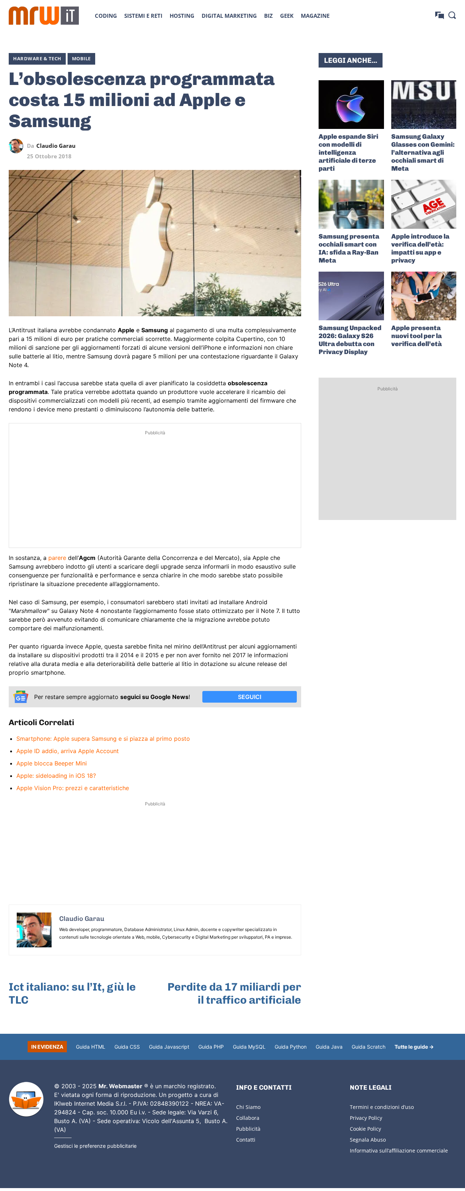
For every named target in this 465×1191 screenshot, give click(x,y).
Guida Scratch (368, 1047)
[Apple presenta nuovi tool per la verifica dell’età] (423, 296)
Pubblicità (248, 1128)
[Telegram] (277, 146)
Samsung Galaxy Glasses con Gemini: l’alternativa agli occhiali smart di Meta (423, 152)
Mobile (81, 58)
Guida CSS (127, 1047)
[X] (227, 146)
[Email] (294, 146)
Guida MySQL (249, 1047)
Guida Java (329, 1047)
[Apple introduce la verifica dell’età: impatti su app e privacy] (423, 204)
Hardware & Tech (37, 58)
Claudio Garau (56, 146)
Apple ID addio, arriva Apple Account (67, 751)
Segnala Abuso (368, 1139)
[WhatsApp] (260, 146)
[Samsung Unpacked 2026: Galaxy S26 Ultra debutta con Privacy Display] (351, 296)
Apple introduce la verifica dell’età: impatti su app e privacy (420, 248)
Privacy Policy (366, 1117)
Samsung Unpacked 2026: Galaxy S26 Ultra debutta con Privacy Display (350, 340)
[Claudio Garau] (18, 146)
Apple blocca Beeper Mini (51, 763)
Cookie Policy (365, 1128)
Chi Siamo (248, 1106)
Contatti (245, 1139)
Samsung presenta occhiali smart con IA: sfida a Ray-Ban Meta (349, 248)
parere (57, 557)
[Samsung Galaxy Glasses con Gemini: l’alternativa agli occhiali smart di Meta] (423, 104)
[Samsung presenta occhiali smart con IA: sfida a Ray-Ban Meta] (351, 204)
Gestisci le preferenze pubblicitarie (95, 1146)
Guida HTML (90, 1047)
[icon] (439, 15)
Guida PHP (211, 1047)
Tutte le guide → (414, 1047)
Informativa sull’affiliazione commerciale (399, 1150)
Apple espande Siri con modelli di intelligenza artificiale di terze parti (348, 152)
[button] (452, 15)
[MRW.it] (44, 16)
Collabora (247, 1117)
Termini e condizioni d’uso (382, 1106)
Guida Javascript (169, 1047)
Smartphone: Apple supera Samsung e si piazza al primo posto (103, 738)
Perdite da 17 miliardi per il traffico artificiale (234, 993)
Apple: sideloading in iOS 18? (56, 775)
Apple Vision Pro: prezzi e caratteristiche (72, 788)
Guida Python (291, 1047)
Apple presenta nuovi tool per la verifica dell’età (416, 336)
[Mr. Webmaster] (26, 1099)
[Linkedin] (243, 146)
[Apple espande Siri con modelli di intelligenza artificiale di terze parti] (351, 104)
